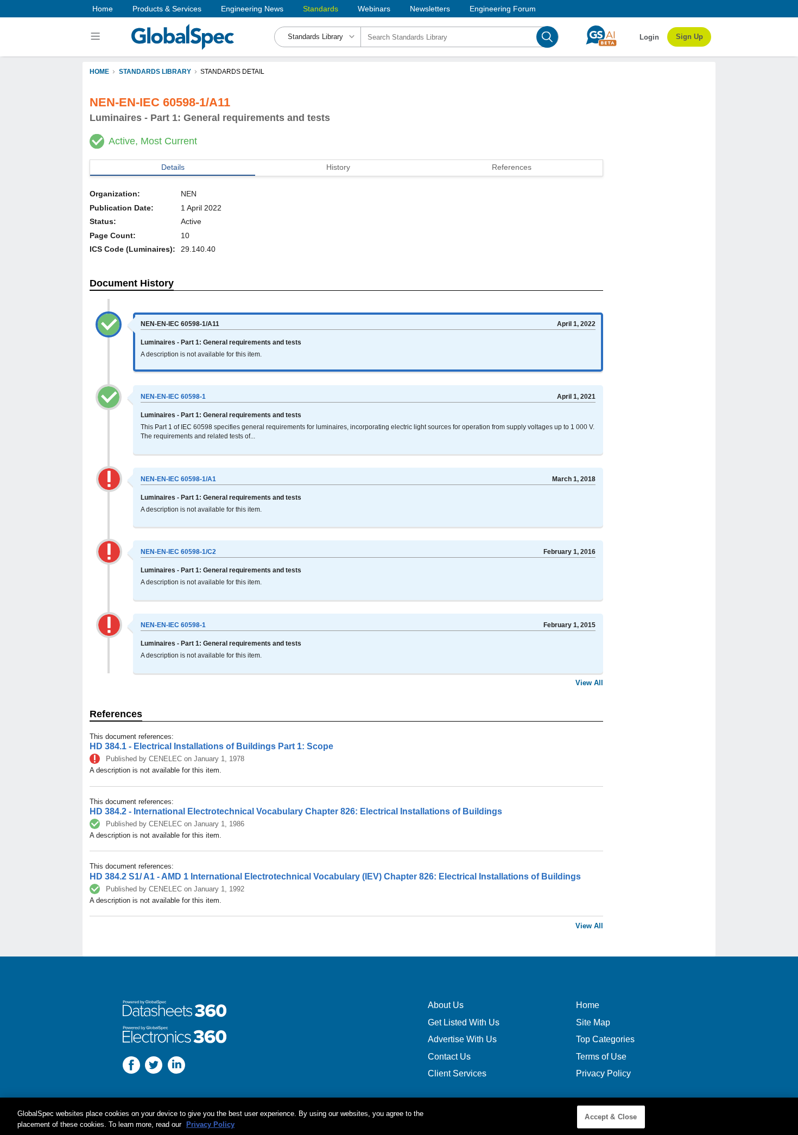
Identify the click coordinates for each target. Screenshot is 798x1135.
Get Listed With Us (463, 1022)
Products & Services (166, 8)
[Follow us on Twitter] (153, 1066)
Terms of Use (601, 1056)
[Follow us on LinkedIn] (176, 1066)
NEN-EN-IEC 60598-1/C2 (178, 552)
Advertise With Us (462, 1039)
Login (649, 37)
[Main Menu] (97, 37)
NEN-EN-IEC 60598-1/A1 (178, 479)
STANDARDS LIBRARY (155, 71)
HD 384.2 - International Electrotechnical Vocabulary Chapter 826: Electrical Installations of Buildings (296, 811)
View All (589, 683)
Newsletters (430, 8)
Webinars (374, 8)
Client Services (457, 1073)
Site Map (593, 1022)
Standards (320, 8)
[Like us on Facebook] (131, 1066)
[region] (399, 1116)
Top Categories (605, 1039)
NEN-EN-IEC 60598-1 (173, 396)
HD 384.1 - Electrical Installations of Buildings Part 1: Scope (211, 746)
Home (102, 8)
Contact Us (449, 1056)
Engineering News (252, 8)
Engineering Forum (503, 8)
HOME (99, 71)
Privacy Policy (603, 1073)
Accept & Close (611, 1117)
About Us (446, 1005)
